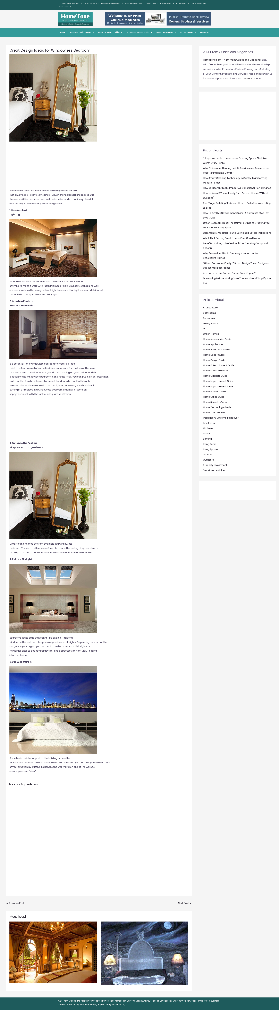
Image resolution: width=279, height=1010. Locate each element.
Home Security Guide (215, 402)
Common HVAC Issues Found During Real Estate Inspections (237, 233)
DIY (205, 328)
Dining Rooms (210, 323)
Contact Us (204, 32)
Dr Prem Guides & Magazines (69, 3)
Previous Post (15, 903)
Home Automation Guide (217, 349)
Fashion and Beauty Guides (110, 3)
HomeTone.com (212, 60)
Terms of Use (203, 1000)
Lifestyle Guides (165, 3)
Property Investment (215, 465)
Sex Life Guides (181, 3)
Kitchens (208, 428)
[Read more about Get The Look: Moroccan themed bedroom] (53, 952)
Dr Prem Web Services (184, 1000)
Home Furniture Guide (215, 370)
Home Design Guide (214, 360)
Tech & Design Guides (198, 3)
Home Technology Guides (109, 32)
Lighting (207, 438)
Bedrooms (209, 318)
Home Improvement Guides (138, 32)
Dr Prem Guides (186, 32)
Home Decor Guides (165, 32)
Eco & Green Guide (90, 3)
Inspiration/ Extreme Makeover (221, 418)
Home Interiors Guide (215, 391)
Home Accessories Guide (217, 339)
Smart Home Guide (214, 470)
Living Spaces (210, 449)
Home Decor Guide (214, 355)
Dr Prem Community (137, 1000)
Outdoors (208, 459)
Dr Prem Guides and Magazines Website (80, 1000)
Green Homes (211, 334)
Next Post (185, 903)
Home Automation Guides (80, 32)
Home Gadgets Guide (215, 376)
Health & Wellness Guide (133, 3)
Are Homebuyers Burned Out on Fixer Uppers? (229, 273)
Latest (206, 433)
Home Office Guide (214, 397)
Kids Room (209, 423)
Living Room (209, 444)
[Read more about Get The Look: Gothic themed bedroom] (144, 953)
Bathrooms (209, 313)
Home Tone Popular (214, 412)
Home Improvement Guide (218, 381)
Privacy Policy (90, 1004)
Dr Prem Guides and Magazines (244, 60)
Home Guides (151, 3)
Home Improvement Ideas (218, 386)
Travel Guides (64, 7)
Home (62, 32)
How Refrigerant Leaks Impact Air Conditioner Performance (237, 188)
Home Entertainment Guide (218, 365)
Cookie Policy (72, 1004)
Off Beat (208, 454)
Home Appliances (213, 344)
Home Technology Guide (217, 407)
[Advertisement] (99, 166)
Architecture (210, 307)
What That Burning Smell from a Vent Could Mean (231, 238)
